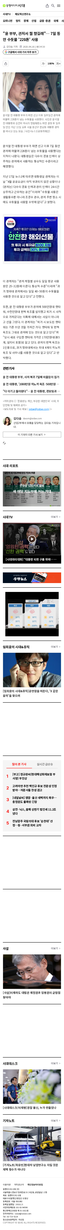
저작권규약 (19, 1184)
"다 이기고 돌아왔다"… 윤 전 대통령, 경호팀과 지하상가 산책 (32, 391)
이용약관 (7, 1184)
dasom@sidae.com (32, 418)
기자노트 (9, 1120)
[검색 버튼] (53, 6)
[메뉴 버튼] (58, 5)
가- (43, 63)
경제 (25, 21)
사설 (6, 948)
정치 (18, 21)
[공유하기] (47, 5)
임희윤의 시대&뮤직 (16, 646)
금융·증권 (44, 21)
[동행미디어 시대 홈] (14, 5)
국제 (56, 21)
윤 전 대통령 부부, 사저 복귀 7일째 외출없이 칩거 (31, 377)
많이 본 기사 (19, 764)
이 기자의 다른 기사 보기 (30, 434)
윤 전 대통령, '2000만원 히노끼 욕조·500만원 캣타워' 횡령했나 (32, 384)
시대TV (8, 517)
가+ (58, 63)
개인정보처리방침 (35, 1184)
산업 (33, 21)
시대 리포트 (10, 465)
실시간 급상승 (45, 764)
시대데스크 (10, 1063)
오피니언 (7, 21)
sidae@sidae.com (39, 409)
